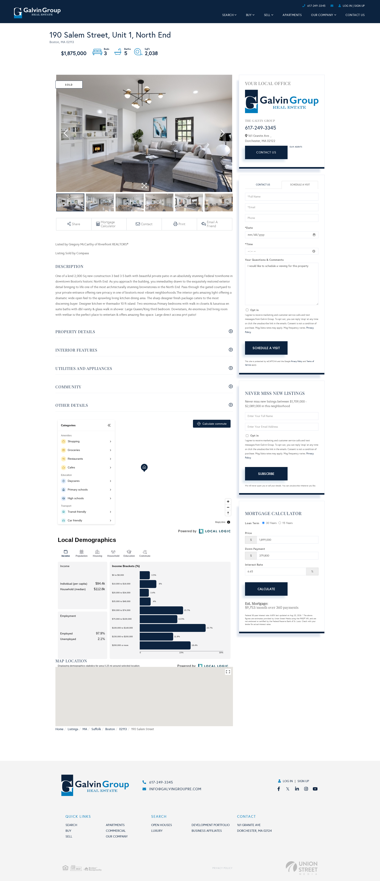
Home (59, 729)
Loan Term (252, 523)
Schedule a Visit (300, 184)
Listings (73, 729)
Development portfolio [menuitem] (211, 825)
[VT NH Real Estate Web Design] (275, 868)
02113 (123, 729)
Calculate (266, 589)
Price (248, 533)
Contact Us (266, 152)
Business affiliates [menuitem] (207, 831)
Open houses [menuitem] (161, 825)
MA (85, 729)
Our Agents (296, 147)
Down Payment (255, 549)
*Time (249, 244)
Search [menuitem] (228, 15)
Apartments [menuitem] (292, 15)
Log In (347, 6)
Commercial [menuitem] (116, 831)
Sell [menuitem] (267, 15)
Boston (110, 729)
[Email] (298, 6)
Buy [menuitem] (249, 15)
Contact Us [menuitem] (355, 15)
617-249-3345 (316, 6)
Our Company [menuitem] (322, 15)
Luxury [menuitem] (156, 831)
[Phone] (295, 6)
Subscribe (266, 474)
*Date (249, 228)
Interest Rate (254, 564)
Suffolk (96, 729)
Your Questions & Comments (264, 260)
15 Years (287, 523)
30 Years (271, 523)
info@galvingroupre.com (175, 789)
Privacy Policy (296, 361)
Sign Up (359, 6)
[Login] (301, 6)
